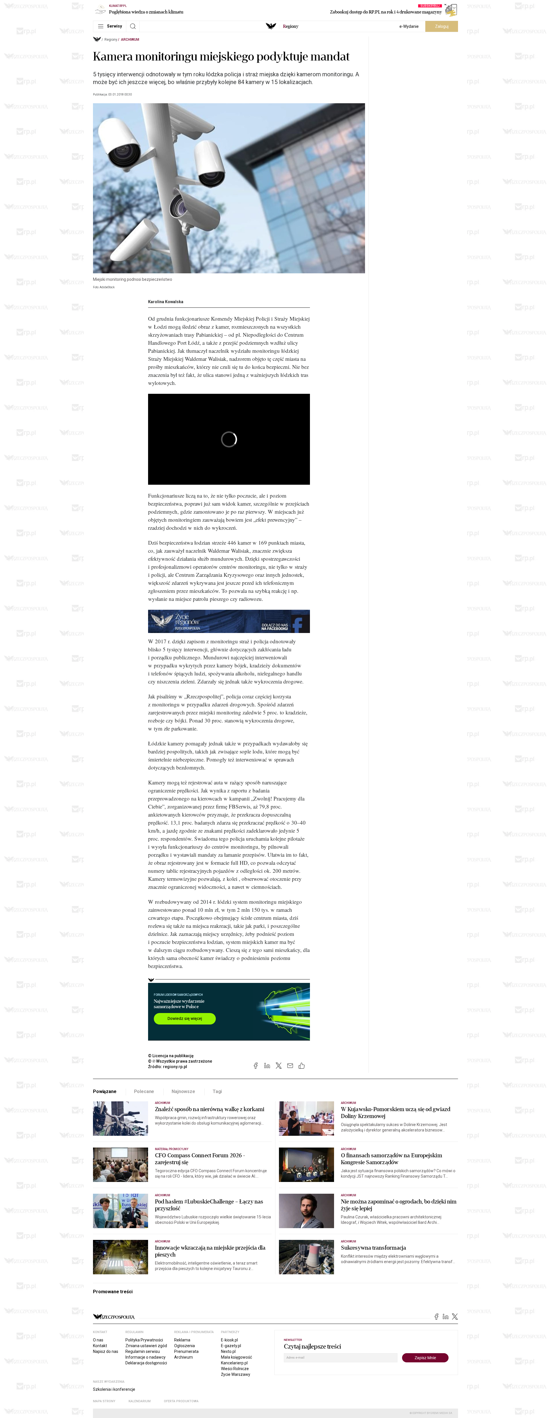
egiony (290, 26)
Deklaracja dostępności (146, 1363)
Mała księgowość (236, 1357)
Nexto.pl (228, 1351)
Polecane (144, 1091)
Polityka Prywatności (144, 1340)
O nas (98, 1340)
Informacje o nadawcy (145, 1357)
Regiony (110, 40)
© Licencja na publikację (171, 1055)
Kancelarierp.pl (234, 1363)
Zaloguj (442, 26)
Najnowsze (183, 1091)
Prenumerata (186, 1351)
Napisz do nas (105, 1351)
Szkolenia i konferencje (114, 1389)
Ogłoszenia (184, 1345)
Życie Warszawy (235, 1374)
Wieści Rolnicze (235, 1368)
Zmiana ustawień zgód (146, 1345)
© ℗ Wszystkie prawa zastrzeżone (180, 1061)
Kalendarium (140, 1401)
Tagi (217, 1091)
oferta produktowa (181, 1401)
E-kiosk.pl (229, 1340)
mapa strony (104, 1401)
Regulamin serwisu (142, 1351)
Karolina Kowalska (165, 301)
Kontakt (100, 1345)
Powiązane (105, 1091)
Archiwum (130, 40)
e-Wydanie (409, 26)
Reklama (182, 1340)
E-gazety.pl (231, 1345)
